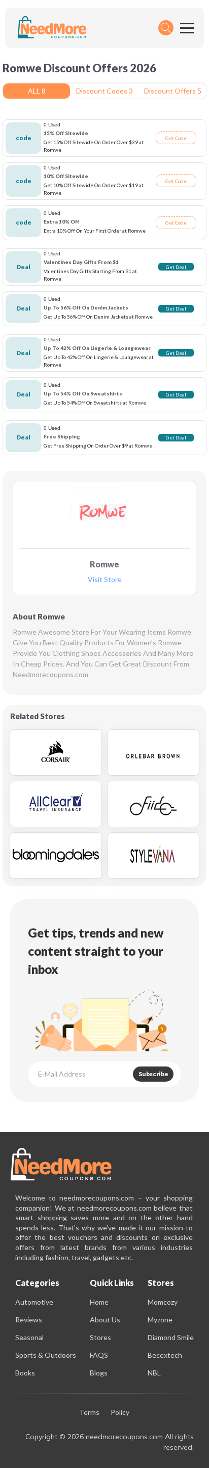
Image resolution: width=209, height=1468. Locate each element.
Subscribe (153, 1074)
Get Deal (176, 267)
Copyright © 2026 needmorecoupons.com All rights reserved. (109, 1442)
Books (25, 1372)
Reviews (28, 1319)
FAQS (99, 1355)
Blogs (99, 1372)
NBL (154, 1372)
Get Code (176, 138)
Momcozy (163, 1302)
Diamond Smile (171, 1337)
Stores (100, 1337)
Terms (89, 1412)
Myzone (160, 1319)
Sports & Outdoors (45, 1355)
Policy (120, 1412)
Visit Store (105, 580)
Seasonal (29, 1337)
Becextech (165, 1355)
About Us (105, 1319)
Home (99, 1302)
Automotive (34, 1302)
